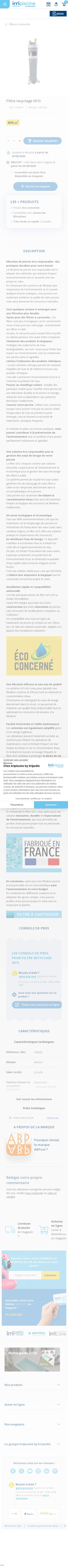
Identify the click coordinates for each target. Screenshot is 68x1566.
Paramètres (16, 804)
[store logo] (24, 4)
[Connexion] (56, 4)
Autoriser (51, 804)
